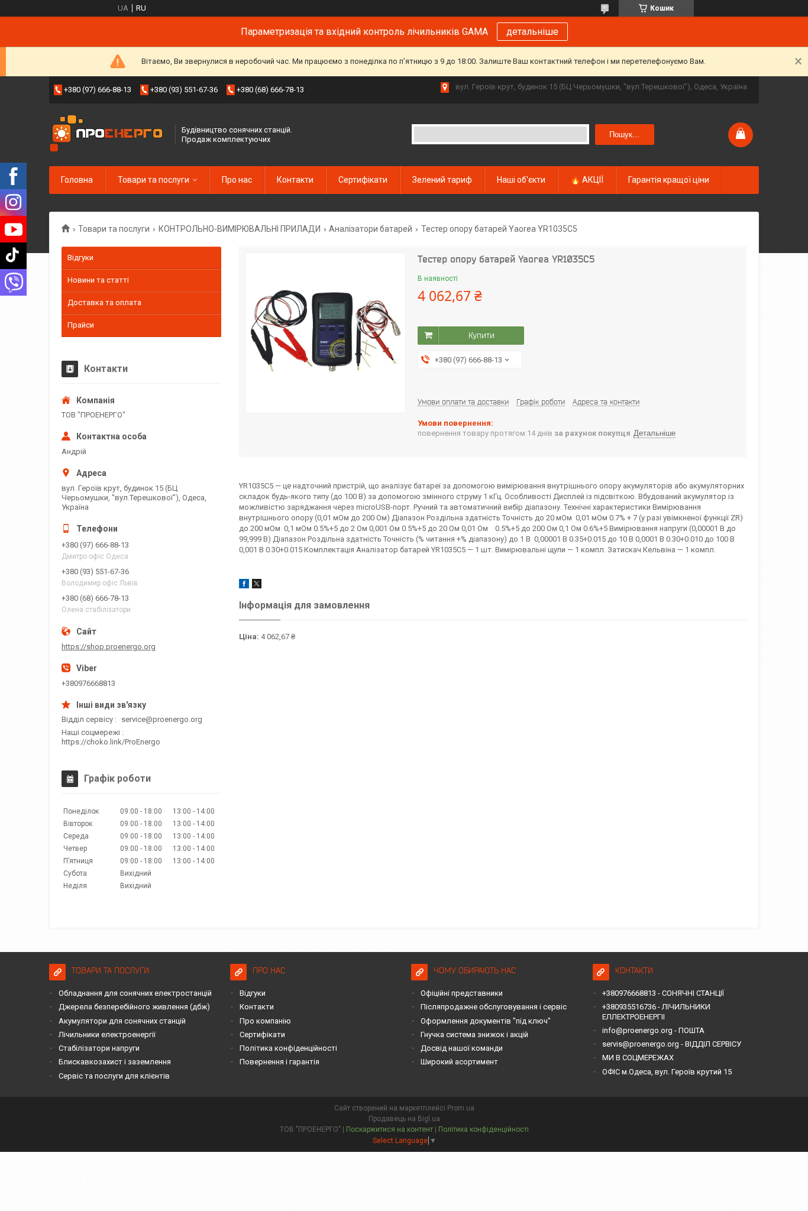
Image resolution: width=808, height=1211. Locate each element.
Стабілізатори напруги (99, 1048)
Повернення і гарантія (279, 1061)
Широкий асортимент (459, 1061)
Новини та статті (98, 280)
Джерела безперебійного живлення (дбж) (134, 1006)
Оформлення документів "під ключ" (486, 1020)
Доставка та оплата (104, 302)
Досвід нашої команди (462, 1048)
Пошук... (624, 134)
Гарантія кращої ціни (668, 179)
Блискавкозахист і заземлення (115, 1061)
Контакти (295, 179)
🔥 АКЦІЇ (586, 179)
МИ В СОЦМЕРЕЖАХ (638, 1057)
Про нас (237, 179)
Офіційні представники (462, 993)
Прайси (80, 324)
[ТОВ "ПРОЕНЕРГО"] (108, 134)
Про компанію (265, 1020)
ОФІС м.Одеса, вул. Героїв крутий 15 (667, 1071)
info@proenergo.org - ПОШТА (653, 1030)
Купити (481, 335)
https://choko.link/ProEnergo (111, 741)
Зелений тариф (442, 179)
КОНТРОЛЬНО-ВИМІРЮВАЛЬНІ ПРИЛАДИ (240, 229)
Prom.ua (460, 1108)
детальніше (532, 31)
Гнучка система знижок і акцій (474, 1034)
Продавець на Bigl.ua (404, 1119)
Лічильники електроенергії (107, 1034)
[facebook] (244, 585)
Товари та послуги (153, 179)
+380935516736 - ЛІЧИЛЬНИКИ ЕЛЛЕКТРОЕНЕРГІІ (656, 1011)
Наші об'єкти (521, 179)
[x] (256, 585)
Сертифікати (362, 179)
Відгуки (80, 257)
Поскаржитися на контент (389, 1129)
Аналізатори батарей (370, 229)
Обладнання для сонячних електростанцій (135, 993)
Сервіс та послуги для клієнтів (114, 1075)
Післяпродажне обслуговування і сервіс (494, 1006)
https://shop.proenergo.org (109, 646)
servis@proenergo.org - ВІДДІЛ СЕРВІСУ (671, 1044)
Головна (77, 179)
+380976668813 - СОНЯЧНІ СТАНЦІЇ (663, 993)
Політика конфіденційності (288, 1048)
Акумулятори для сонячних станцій (122, 1020)
